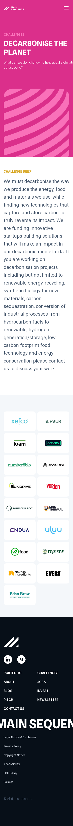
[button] (65, 8)
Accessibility (12, 764)
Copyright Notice (15, 755)
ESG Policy (10, 773)
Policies (8, 782)
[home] (14, 8)
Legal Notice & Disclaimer (20, 737)
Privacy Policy (12, 746)
